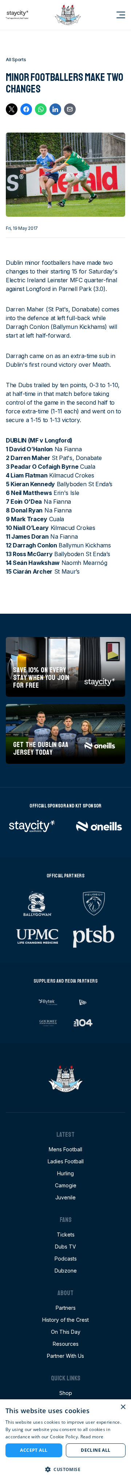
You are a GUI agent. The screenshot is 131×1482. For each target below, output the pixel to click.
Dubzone (66, 1270)
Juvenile (65, 1197)
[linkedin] (55, 109)
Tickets (66, 1234)
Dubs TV (65, 1246)
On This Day (65, 1332)
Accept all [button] (33, 1450)
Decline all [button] (95, 1450)
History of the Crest (65, 1320)
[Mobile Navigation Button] (116, 15)
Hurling (65, 1173)
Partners (66, 1308)
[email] (70, 109)
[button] (65, 1469)
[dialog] (65, 1440)
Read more (92, 1437)
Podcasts (66, 1258)
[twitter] (11, 109)
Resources (66, 1344)
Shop (65, 1393)
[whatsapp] (41, 109)
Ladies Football (66, 1161)
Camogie (65, 1185)
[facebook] (26, 109)
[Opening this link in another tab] (17, 15)
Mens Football (65, 1149)
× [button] (123, 1407)
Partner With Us (65, 1356)
